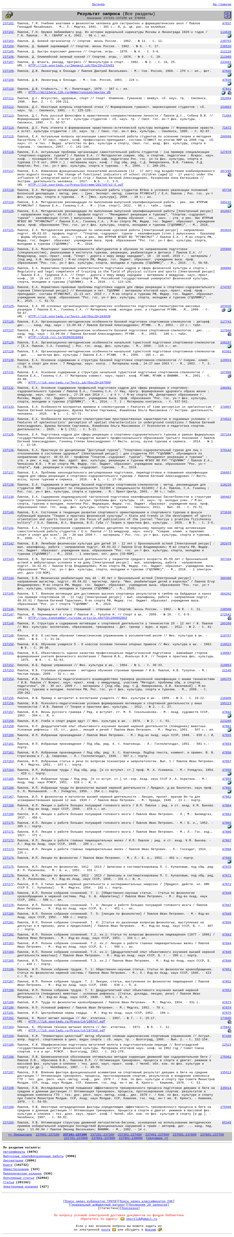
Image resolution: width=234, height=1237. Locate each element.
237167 (8, 797)
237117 (8, 171)
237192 (8, 1018)
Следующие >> (157, 1138)
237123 (8, 268)
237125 (8, 306)
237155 (8, 698)
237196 (8, 1057)
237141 (8, 528)
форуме (150, 1230)
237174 (8, 858)
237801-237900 (103, 1138)
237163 (8, 761)
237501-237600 (185, 1134)
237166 (8, 788)
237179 (8, 905)
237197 (8, 1072)
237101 (8, 23)
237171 (8, 832)
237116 (8, 152)
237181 (8, 922)
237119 (8, 202)
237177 (8, 884)
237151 (8, 653)
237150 (8, 644)
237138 (8, 485)
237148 (8, 623)
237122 (8, 249)
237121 (8, 230)
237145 (8, 593)
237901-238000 (131, 1138)
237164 (8, 770)
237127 (8, 330)
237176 (8, 875)
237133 (8, 407)
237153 (8, 670)
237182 (8, 934)
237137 (8, 472)
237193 (8, 1027)
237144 (8, 578)
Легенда (98, 4)
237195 (8, 1045)
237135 (8, 434)
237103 (8, 41)
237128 (8, 342)
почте (105, 1230)
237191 (8, 1013)
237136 (8, 450)
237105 (8, 51)
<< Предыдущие (20, 1134)
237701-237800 (76, 1138)
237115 (8, 136)
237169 (8, 814)
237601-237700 (212, 1134)
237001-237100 (47, 1134)
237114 (8, 128)
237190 (8, 1007)
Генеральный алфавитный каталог (97, 1205)
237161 (8, 744)
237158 (8, 721)
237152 (8, 665)
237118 (8, 190)
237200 (8, 1122)
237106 (8, 57)
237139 (8, 497)
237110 (8, 89)
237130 (8, 360)
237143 (8, 559)
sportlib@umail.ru (141, 1219)
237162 (8, 752)
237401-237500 (157, 1134)
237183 (8, 943)
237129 (8, 351)
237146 (8, 609)
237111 (8, 98)
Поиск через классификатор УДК (146, 1201)
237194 (8, 1036)
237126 (8, 322)
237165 (8, 779)
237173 (8, 849)
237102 (8, 32)
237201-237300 (102, 1134)
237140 (8, 512)
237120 (8, 211)
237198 (8, 1088)
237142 (8, 543)
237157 (8, 712)
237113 (8, 115)
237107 (8, 62)
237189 (8, 1002)
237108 (8, 71)
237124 (8, 287)
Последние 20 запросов (148, 1205)
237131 (8, 372)
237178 (8, 893)
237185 (8, 960)
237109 (8, 80)
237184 (8, 952)
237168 (8, 805)
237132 (8, 388)
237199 (8, 1107)
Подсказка (130, 1208)
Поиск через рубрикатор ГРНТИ (90, 1201)
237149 (8, 635)
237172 (8, 840)
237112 (8, 107)
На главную (222, 4)
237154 (8, 679)
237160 (8, 735)
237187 (8, 981)
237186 (8, 969)
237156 (8, 703)
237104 (8, 46)
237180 (8, 914)
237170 (8, 823)
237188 (8, 990)
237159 (8, 726)
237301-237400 (130, 1134)
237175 (8, 867)
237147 (8, 614)
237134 (8, 419)
